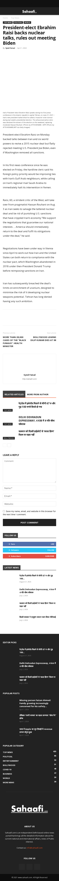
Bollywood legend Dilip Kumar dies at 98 (43, 339)
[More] (32, 54)
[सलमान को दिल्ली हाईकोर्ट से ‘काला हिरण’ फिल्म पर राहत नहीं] (10, 434)
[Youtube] (37, 867)
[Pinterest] (25, 54)
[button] (4, 11)
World (27, 22)
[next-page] (9, 445)
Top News (15, 18)
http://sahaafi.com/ (29, 379)
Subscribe (49, 556)
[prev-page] (4, 445)
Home (5, 18)
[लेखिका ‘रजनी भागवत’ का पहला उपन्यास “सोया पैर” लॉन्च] (10, 719)
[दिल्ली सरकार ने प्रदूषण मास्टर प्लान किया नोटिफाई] (10, 620)
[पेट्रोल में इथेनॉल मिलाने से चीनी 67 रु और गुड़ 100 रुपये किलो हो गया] (10, 407)
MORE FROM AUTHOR (37, 394)
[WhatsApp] (19, 54)
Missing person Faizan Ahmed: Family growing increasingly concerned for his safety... (35, 703)
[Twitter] (12, 54)
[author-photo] (29, 371)
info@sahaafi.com (35, 847)
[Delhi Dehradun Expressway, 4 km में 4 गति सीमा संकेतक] (10, 420)
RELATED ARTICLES (14, 394)
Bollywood (9, 438)
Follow (50, 550)
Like (52, 544)
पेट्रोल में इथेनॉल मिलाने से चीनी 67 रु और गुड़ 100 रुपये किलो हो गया (37, 405)
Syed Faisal (10, 48)
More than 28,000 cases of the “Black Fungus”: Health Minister (14, 342)
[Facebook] (6, 54)
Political (18, 22)
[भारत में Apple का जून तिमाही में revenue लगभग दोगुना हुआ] (10, 733)
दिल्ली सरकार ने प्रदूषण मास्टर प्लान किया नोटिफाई (37, 617)
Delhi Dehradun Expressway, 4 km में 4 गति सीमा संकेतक (37, 420)
